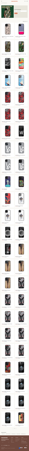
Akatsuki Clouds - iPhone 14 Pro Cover (6, 138)
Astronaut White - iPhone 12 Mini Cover (19, 239)
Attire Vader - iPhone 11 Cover (5, 256)
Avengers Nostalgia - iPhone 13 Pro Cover (20, 391)
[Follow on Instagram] (4, 445)
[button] (20, 11)
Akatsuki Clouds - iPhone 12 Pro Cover (19, 104)
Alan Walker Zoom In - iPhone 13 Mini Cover (20, 155)
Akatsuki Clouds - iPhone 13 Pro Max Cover (20, 121)
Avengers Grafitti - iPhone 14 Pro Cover (6, 374)
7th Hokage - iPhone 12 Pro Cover (19, 87)
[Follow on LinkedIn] (7, 445)
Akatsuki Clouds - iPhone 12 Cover (6, 104)
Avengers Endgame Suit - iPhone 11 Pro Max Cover (21, 290)
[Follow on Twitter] (3, 445)
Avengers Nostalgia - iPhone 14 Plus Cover (20, 408)
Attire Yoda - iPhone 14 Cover (18, 273)
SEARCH (16, 13)
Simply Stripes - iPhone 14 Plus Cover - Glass (20, 36)
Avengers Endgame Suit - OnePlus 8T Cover (20, 357)
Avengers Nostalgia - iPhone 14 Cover (6, 408)
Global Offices (12, 442)
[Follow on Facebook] (1, 445)
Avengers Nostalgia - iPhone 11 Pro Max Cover (20, 374)
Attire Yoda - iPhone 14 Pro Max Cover (6, 290)
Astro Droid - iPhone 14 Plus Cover (19, 222)
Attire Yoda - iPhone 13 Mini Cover (5, 273)
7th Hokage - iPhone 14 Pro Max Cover (6, 87)
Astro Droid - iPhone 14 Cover (5, 222)
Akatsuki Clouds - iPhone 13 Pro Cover (6, 121)
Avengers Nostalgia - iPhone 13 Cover (6, 391)
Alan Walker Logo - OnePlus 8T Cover (19, 138)
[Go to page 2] (16, 428)
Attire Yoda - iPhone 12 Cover (18, 256)
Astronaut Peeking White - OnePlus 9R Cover (7, 239)
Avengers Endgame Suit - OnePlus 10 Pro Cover (7, 357)
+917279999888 (24, 441)
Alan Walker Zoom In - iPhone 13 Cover (6, 155)
